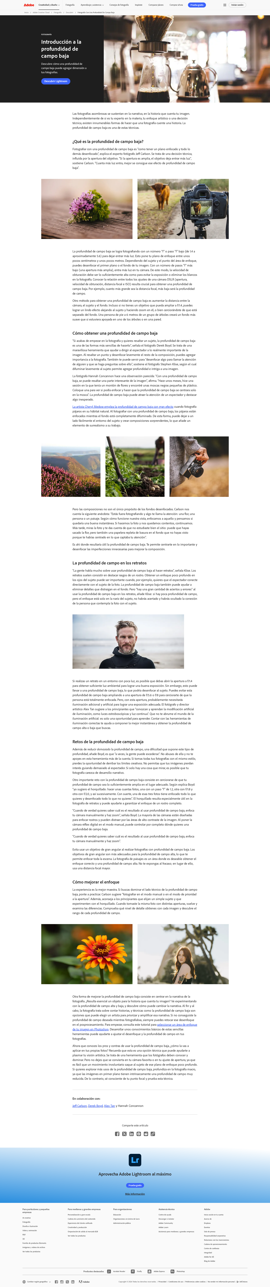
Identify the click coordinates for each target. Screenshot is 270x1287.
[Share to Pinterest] (139, 1134)
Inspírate (138, 5)
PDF (24, 1235)
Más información (135, 1194)
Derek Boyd (95, 1106)
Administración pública (122, 1223)
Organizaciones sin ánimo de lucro (126, 1219)
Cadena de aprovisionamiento (215, 1244)
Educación (117, 1215)
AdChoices (244, 1282)
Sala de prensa (209, 1231)
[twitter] (67, 1281)
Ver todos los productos (31, 1251)
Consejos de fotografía (119, 5)
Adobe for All (209, 1257)
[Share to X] (124, 1134)
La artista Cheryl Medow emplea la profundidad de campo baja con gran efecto (122, 406)
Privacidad (162, 1282)
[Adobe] (28, 5)
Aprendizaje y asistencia (91, 5)
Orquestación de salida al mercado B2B (83, 1231)
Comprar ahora (176, 5)
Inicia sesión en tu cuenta (213, 1215)
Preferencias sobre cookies (195, 1282)
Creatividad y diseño (48, 5)
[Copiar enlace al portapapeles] (153, 1134)
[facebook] (56, 1281)
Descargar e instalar (166, 1219)
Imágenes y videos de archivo (33, 1247)
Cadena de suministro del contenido (81, 1219)
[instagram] (61, 1281)
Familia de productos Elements (34, 1243)
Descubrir (69, 12)
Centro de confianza (211, 1248)
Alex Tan (109, 1106)
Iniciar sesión (237, 5)
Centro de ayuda (165, 1215)
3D (23, 1239)
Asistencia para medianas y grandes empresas (176, 1231)
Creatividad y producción (77, 1227)
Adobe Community (166, 1223)
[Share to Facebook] (117, 1134)
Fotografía (70, 5)
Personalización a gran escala (79, 1215)
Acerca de (208, 1219)
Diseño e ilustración (30, 1226)
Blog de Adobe (209, 1261)
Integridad (208, 1253)
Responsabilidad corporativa (215, 1236)
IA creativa (26, 1218)
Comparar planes (156, 5)
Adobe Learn (163, 1227)
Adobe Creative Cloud (41, 12)
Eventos (207, 1227)
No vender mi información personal (221, 1282)
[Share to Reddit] (146, 1134)
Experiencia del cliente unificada (80, 1223)
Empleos (207, 1223)
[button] (224, 4)
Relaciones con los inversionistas (216, 1240)
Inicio (26, 12)
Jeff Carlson (79, 1106)
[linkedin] (72, 1281)
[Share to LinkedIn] (131, 1134)
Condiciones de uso (175, 1282)
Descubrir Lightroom (55, 81)
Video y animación (29, 1230)
